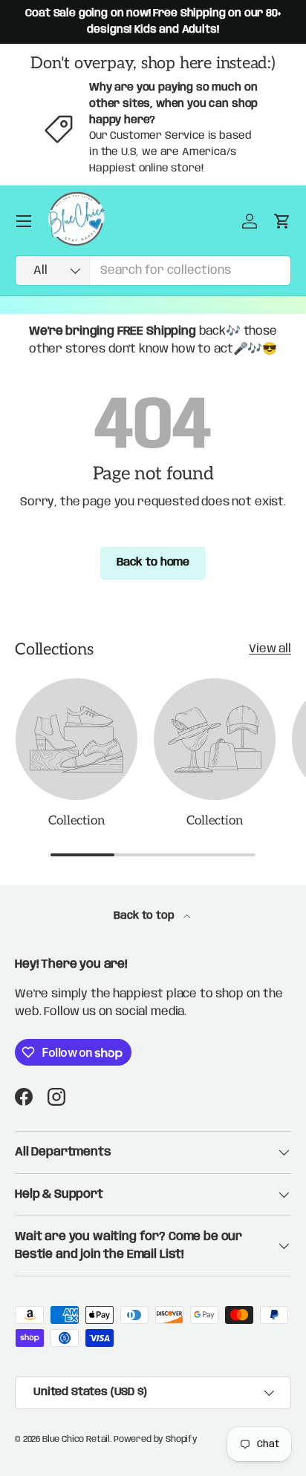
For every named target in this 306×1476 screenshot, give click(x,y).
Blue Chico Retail (76, 1439)
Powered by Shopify (156, 1439)
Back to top (145, 916)
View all (270, 649)
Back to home (153, 562)
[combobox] (153, 270)
